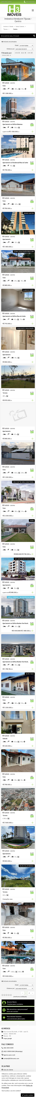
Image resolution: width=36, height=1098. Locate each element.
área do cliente (8, 1070)
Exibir (16, 45)
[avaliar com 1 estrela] (2, 995)
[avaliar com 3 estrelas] (7, 995)
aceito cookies (28, 1095)
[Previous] (3, 69)
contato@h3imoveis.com (11, 1058)
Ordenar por (10, 49)
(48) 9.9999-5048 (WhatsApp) (13, 1051)
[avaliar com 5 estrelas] (11, 995)
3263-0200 (30, 2)
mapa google (8, 1038)
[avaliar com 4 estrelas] (9, 995)
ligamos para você (9, 1055)
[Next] (32, 69)
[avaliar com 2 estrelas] (5, 995)
